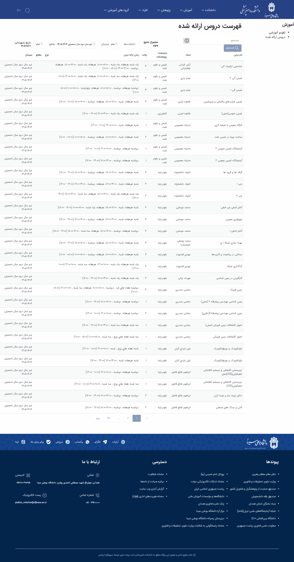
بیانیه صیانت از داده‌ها (152, 481)
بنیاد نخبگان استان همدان (262, 504)
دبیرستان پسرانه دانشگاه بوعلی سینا (205, 518)
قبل (146, 418)
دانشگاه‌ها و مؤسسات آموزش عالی (206, 496)
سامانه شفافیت (156, 474)
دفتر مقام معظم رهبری (264, 474)
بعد (98, 418)
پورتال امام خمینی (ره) (212, 474)
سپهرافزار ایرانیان (105, 555)
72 (108, 418)
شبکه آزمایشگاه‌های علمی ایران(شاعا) (256, 511)
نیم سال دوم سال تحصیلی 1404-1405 (75, 44)
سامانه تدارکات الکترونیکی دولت (207, 481)
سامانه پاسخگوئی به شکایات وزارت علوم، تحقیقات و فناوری (193, 526)
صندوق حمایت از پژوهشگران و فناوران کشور (253, 489)
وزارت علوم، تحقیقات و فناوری (260, 481)
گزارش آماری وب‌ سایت (151, 489)
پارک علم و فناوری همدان (211, 504)
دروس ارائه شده (275, 37)
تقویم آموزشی (277, 32)
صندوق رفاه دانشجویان (264, 496)
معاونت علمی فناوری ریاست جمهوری (256, 526)
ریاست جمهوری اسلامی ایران (209, 489)
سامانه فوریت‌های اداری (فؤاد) (148, 496)
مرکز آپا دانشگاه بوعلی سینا (210, 511)
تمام (113, 44)
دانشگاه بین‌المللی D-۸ (264, 518)
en (18, 10)
